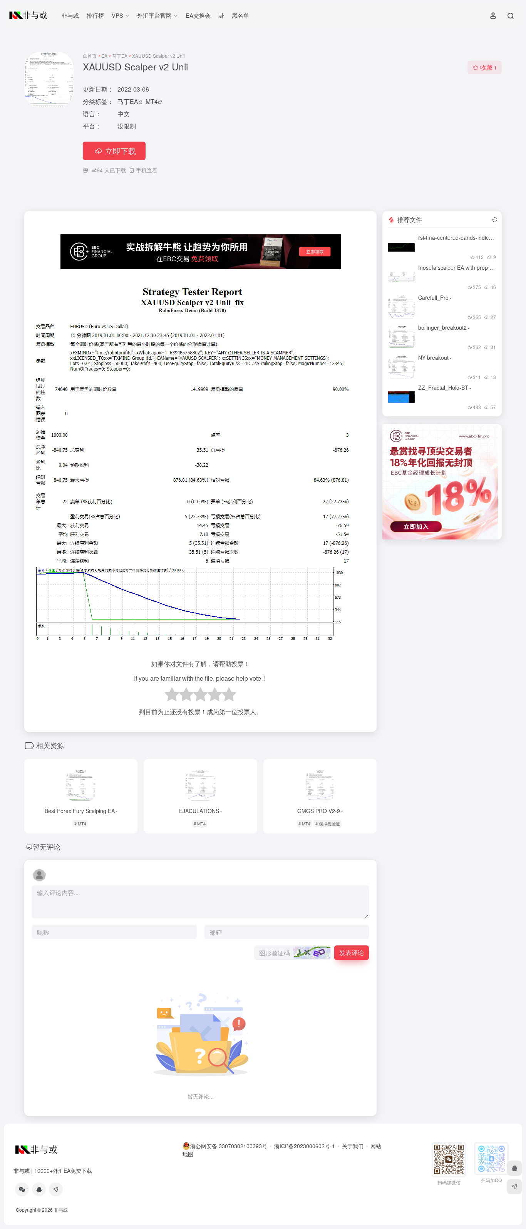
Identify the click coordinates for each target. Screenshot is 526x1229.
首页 (92, 55)
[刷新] (495, 219)
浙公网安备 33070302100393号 (228, 1146)
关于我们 (353, 1146)
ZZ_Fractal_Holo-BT (444, 387)
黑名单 (240, 15)
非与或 (70, 15)
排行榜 (95, 15)
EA (104, 55)
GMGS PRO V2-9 (320, 811)
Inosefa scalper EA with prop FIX (459, 267)
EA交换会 (198, 15)
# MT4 (80, 823)
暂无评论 (46, 847)
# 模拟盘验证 (327, 823)
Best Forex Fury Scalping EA (81, 811)
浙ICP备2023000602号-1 (304, 1146)
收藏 (488, 67)
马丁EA (119, 55)
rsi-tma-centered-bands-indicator (459, 237)
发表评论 (351, 952)
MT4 (152, 101)
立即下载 (120, 150)
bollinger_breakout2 (443, 327)
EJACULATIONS (200, 811)
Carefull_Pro (434, 297)
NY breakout (434, 357)
